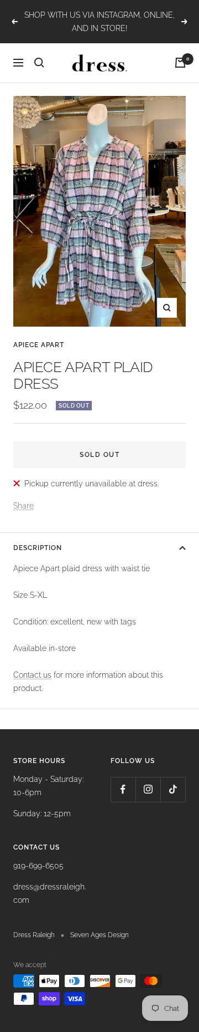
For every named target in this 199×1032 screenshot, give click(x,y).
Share (23, 505)
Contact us (32, 674)
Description (37, 548)
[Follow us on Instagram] (147, 789)
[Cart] (180, 63)
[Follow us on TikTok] (172, 789)
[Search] (39, 63)
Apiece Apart (38, 345)
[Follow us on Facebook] (123, 789)
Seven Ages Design (99, 935)
